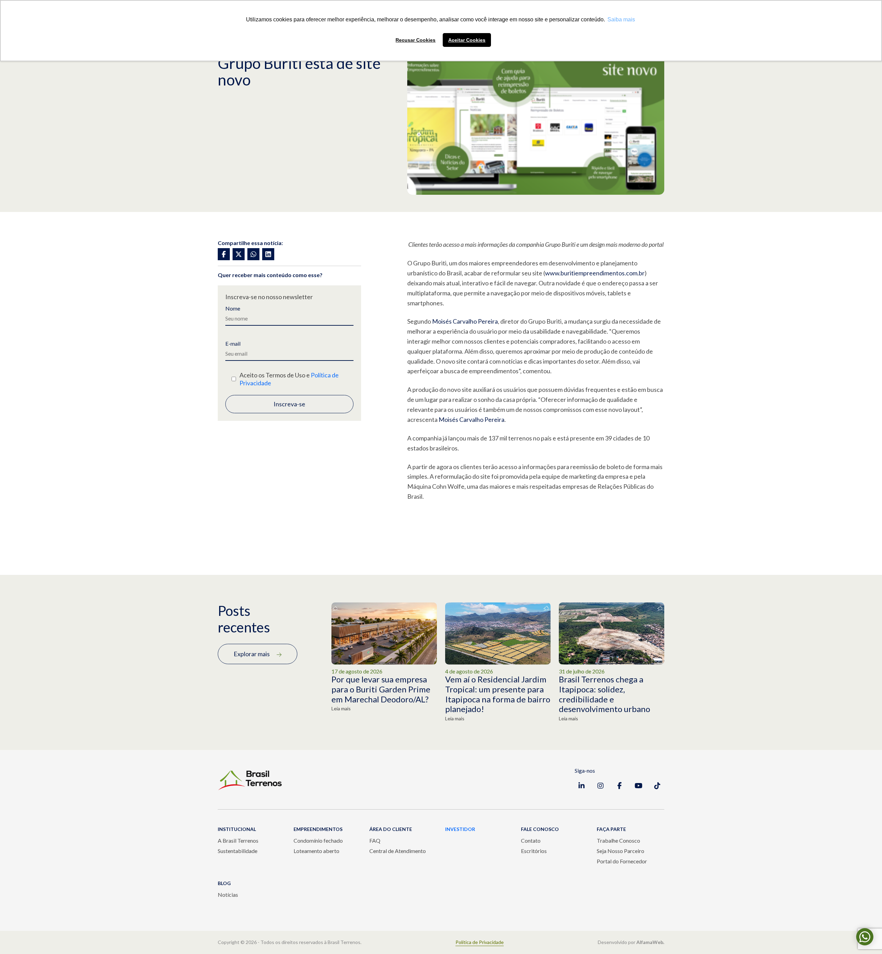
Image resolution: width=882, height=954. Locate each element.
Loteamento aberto (316, 851)
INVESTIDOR (460, 829)
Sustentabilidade (237, 851)
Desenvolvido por (631, 942)
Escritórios (534, 851)
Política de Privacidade (479, 942)
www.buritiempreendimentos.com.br (595, 273)
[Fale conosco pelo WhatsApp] (864, 936)
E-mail (232, 344)
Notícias (228, 894)
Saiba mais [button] (621, 19)
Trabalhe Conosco (618, 840)
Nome (232, 308)
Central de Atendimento (397, 851)
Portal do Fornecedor (622, 861)
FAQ (374, 840)
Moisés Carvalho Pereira (465, 321)
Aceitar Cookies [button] (466, 40)
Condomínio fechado (318, 840)
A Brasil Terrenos (238, 840)
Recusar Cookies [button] (415, 40)
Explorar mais (252, 654)
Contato (531, 840)
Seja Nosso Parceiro (620, 851)
